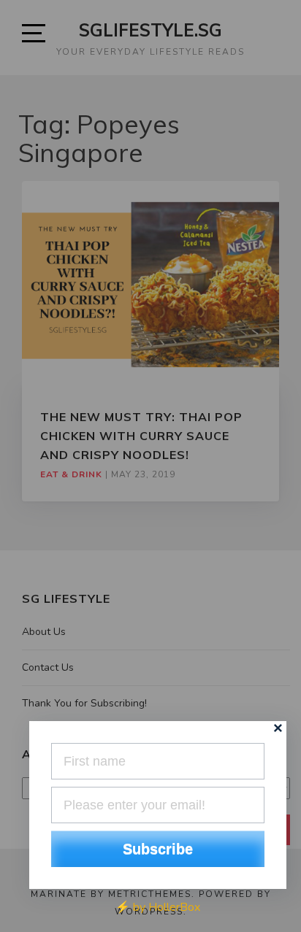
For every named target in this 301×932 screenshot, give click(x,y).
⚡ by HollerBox (157, 907)
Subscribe (158, 849)
